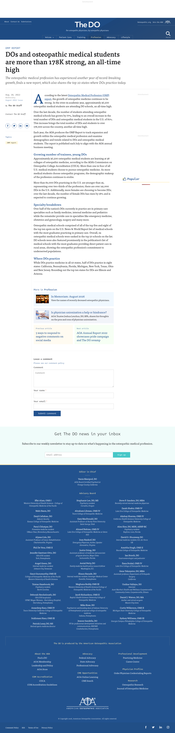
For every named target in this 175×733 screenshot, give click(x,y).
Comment (38, 367)
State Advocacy (87, 661)
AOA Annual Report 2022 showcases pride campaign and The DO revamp (93, 336)
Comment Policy (12, 727)
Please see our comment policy (49, 363)
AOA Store (42, 669)
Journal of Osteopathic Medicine (132, 688)
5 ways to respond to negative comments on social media (49, 336)
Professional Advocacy (87, 665)
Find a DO (42, 657)
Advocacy (111, 37)
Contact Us (15, 22)
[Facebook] (7, 125)
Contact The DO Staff (15, 114)
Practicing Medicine (132, 657)
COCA (42, 680)
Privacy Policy (47, 727)
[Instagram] (168, 728)
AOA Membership (42, 661)
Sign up (121, 454)
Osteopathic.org (144, 22)
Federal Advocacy (87, 657)
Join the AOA (158, 22)
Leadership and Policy (42, 665)
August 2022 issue (14, 100)
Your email (40, 401)
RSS (23, 727)
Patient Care (65, 37)
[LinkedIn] (20, 125)
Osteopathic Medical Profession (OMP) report (77, 97)
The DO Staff (15, 105)
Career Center (132, 661)
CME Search (87, 680)
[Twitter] (14, 125)
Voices (48, 37)
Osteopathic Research (132, 684)
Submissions (26, 22)
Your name (40, 390)
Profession (96, 37)
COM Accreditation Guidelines (42, 684)
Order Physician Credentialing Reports (132, 673)
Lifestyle (125, 37)
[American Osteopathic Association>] (168, 23)
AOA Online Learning (87, 677)
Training (81, 37)
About (6, 22)
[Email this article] (27, 125)
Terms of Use (33, 727)
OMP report (11, 143)
